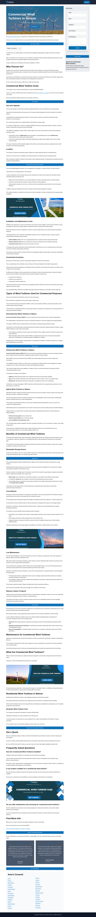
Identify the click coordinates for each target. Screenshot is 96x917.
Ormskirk (37, 897)
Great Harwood (11, 889)
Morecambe (38, 888)
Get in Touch (35, 346)
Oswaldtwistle (11, 895)
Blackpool (37, 905)
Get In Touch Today (35, 43)
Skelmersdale (38, 886)
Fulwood (10, 908)
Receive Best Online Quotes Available (35, 164)
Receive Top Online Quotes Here (35, 832)
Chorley (37, 878)
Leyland (37, 880)
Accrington (27, 828)
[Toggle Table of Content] (18, 48)
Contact (86, 2)
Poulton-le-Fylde (39, 892)
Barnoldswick (17, 828)
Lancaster (37, 884)
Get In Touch (77, 56)
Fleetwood (37, 903)
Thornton (37, 895)
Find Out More (35, 604)
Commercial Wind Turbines (13, 36)
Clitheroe (22, 828)
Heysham (37, 890)
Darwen (9, 901)
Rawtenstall (10, 893)
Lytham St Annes (39, 901)
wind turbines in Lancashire (43, 92)
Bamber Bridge (11, 903)
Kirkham (37, 882)
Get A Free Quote (35, 868)
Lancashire (38, 907)
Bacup (9, 891)
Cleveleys (37, 899)
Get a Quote (34, 26)
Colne (7, 828)
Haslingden (10, 897)
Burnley (11, 828)
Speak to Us (35, 458)
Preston (9, 906)
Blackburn (10, 899)
